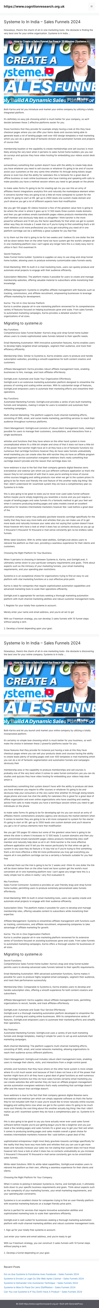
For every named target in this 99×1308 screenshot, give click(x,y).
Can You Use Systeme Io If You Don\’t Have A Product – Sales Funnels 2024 (43, 1291)
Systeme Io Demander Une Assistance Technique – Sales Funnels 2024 (41, 1283)
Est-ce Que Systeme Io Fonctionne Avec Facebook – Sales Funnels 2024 (41, 1274)
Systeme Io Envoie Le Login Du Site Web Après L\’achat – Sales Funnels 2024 (44, 1278)
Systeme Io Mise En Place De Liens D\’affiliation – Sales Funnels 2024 (39, 1287)
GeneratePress (76, 1304)
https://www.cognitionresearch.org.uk (34, 6)
